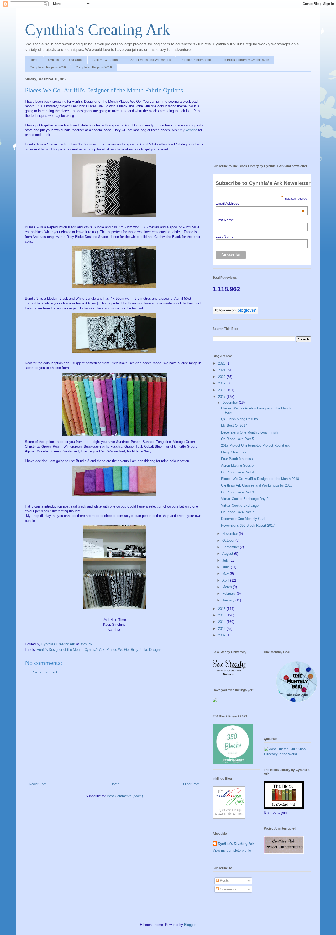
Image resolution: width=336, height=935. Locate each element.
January (228, 600)
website (191, 130)
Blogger (189, 925)
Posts (224, 881)
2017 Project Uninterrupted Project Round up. (255, 445)
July (226, 560)
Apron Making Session (238, 465)
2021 (222, 370)
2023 (222, 363)
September (231, 547)
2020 (222, 377)
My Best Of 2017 (234, 425)
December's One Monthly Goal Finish (249, 432)
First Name (225, 220)
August (228, 554)
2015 (222, 615)
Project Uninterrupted (196, 60)
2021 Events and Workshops (150, 60)
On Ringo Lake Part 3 (237, 492)
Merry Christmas (233, 452)
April (226, 580)
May (226, 573)
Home (34, 60)
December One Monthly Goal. (243, 519)
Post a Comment (44, 672)
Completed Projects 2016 (48, 67)
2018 (222, 390)
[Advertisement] (114, 730)
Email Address (260, 203)
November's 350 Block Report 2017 (248, 525)
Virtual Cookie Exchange (240, 506)
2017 (222, 397)
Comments (228, 889)
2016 (222, 609)
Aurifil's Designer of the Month (59, 650)
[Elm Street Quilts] (296, 702)
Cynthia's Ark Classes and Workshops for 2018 (256, 485)
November (230, 534)
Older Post (191, 784)
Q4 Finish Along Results (239, 419)
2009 (222, 635)
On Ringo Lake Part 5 (237, 439)
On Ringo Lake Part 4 (237, 472)
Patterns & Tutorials (106, 60)
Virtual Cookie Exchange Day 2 (245, 499)
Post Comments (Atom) (125, 796)
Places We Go (118, 650)
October (228, 540)
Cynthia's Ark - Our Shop (65, 60)
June (226, 567)
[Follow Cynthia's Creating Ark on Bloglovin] (235, 313)
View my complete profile (232, 850)
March (227, 587)
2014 (222, 622)
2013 (222, 629)
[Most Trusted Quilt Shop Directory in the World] (287, 754)
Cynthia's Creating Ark (97, 29)
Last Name (225, 236)
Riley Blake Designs (146, 650)
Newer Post (37, 784)
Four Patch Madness (237, 459)
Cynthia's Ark (94, 650)
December (230, 402)
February (229, 593)
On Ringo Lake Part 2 (237, 512)
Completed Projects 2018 (94, 67)
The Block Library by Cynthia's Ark (245, 60)
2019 (222, 383)
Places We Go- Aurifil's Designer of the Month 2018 (260, 479)
